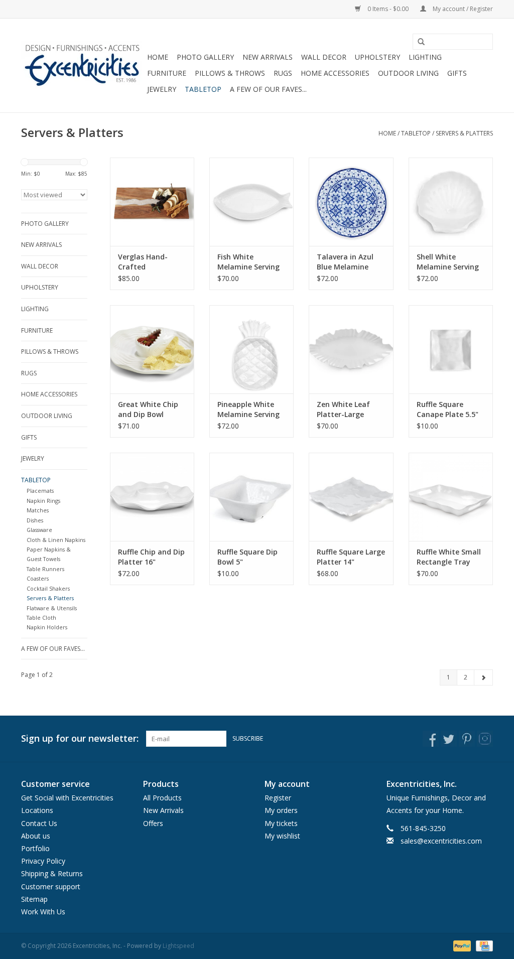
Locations (37, 810)
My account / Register (462, 9)
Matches (38, 510)
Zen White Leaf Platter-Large (343, 409)
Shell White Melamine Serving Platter (448, 262)
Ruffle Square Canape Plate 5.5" (447, 409)
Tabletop (203, 89)
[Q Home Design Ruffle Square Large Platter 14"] (351, 497)
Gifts (457, 73)
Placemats (40, 490)
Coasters (38, 578)
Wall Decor (323, 57)
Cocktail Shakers (48, 588)
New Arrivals (267, 57)
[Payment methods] (461, 945)
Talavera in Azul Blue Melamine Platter (345, 262)
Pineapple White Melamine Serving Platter (248, 409)
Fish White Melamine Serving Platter (248, 262)
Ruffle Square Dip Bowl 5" (247, 557)
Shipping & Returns (52, 873)
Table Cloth (41, 617)
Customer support (50, 886)
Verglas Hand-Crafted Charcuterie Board (150, 262)
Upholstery (377, 57)
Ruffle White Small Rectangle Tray (449, 557)
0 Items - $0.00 (388, 9)
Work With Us (43, 911)
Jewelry (161, 89)
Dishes (35, 520)
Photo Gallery (205, 57)
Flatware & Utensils (52, 608)
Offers (153, 823)
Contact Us (39, 823)
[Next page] (483, 677)
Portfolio (35, 848)
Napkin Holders (47, 627)
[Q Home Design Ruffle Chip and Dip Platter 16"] (152, 497)
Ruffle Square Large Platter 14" (351, 557)
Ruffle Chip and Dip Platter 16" (151, 557)
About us (35, 836)
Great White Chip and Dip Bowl (148, 409)
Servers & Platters (464, 133)
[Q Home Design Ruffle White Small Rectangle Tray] (451, 497)
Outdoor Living (408, 73)
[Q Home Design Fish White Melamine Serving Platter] (251, 202)
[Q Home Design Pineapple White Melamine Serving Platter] (251, 349)
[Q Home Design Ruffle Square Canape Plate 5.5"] (451, 349)
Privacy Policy (43, 861)
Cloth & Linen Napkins (56, 539)
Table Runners (45, 569)
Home (157, 57)
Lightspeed (178, 945)
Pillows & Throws (230, 73)
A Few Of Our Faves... (268, 89)
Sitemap (34, 899)
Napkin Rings (43, 500)
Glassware (39, 529)
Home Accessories (335, 73)
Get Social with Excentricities (67, 797)
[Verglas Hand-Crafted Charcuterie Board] (152, 202)
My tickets (281, 823)
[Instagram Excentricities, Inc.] (485, 739)
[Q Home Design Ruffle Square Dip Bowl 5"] (251, 497)
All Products (162, 797)
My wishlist (282, 836)
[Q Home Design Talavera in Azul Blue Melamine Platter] (351, 202)
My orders (281, 810)
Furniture (166, 73)
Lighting (425, 57)
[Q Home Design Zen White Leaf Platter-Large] (351, 349)
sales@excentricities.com (441, 841)
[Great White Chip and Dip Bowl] (152, 349)
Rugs (283, 73)
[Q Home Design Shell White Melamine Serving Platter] (451, 202)
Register (278, 797)
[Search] (418, 42)
